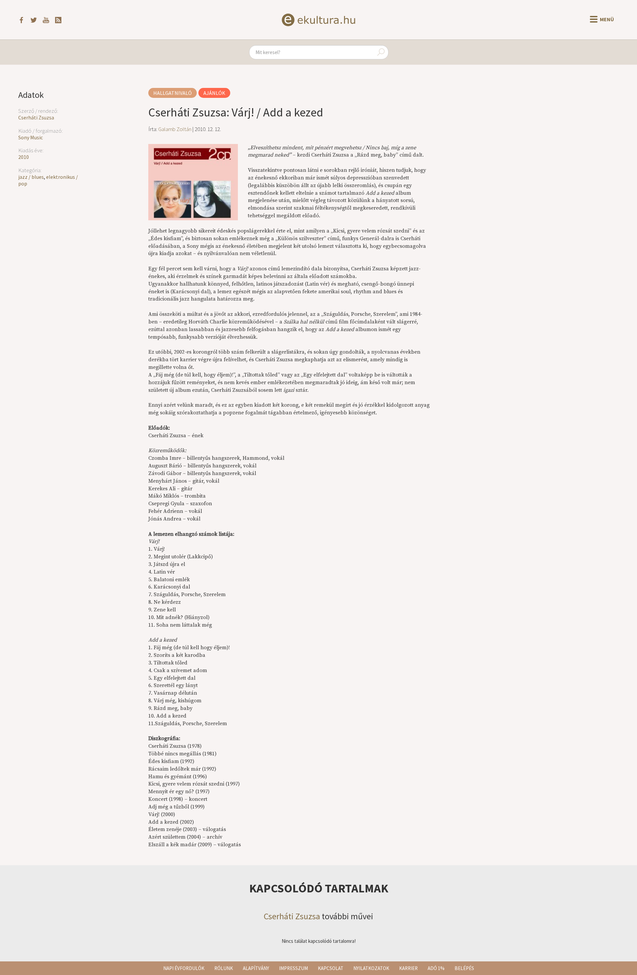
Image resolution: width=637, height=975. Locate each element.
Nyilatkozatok (371, 968)
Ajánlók (214, 93)
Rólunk (223, 968)
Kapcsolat (330, 968)
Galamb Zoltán (174, 129)
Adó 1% (436, 968)
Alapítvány (256, 968)
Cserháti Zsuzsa (36, 117)
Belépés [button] (464, 968)
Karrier (408, 968)
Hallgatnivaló (172, 93)
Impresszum (293, 968)
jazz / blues (31, 177)
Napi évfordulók (183, 968)
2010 (23, 157)
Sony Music (30, 137)
